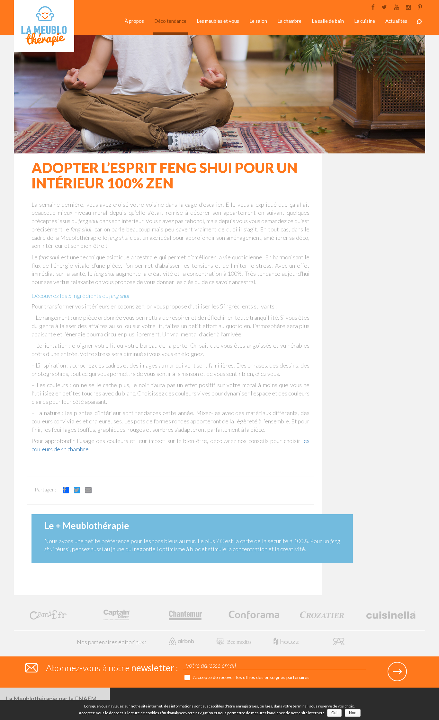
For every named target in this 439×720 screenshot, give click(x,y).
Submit (397, 671)
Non (352, 713)
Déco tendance (170, 21)
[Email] (90, 491)
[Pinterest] (420, 6)
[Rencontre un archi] (338, 641)
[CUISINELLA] (391, 614)
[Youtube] (396, 6)
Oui (334, 713)
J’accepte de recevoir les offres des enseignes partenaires (251, 677)
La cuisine (364, 21)
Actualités (396, 21)
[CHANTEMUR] (185, 614)
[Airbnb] (182, 641)
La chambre (289, 21)
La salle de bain (328, 21)
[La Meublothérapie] (44, 28)
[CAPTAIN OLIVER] (116, 614)
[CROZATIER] (322, 614)
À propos (134, 21)
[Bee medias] (234, 641)
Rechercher (419, 22)
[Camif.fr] (48, 614)
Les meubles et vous (218, 21)
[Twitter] (384, 6)
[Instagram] (408, 6)
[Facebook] (373, 6)
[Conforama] (253, 614)
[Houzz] (287, 641)
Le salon (258, 21)
